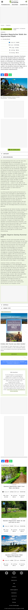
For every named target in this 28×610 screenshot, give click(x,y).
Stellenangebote (14, 589)
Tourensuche (5, 4)
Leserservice (14, 596)
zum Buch (14, 354)
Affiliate (14, 586)
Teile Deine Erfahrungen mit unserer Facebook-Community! (13, 362)
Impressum (14, 577)
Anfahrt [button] (6, 153)
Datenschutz (14, 580)
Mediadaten (14, 592)
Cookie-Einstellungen (14, 605)
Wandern (8, 25)
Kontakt (14, 599)
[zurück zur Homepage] (13, 1)
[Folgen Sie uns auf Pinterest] (14, 573)
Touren (2, 25)
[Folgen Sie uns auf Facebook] (6, 573)
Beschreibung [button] (8, 157)
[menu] (2, 2)
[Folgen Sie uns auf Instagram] (21, 573)
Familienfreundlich (6, 311)
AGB (14, 583)
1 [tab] (13, 79)
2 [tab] (14, 79)
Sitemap (14, 602)
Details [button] (5, 305)
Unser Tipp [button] (7, 308)
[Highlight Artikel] (26, 2)
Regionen (15, 4)
